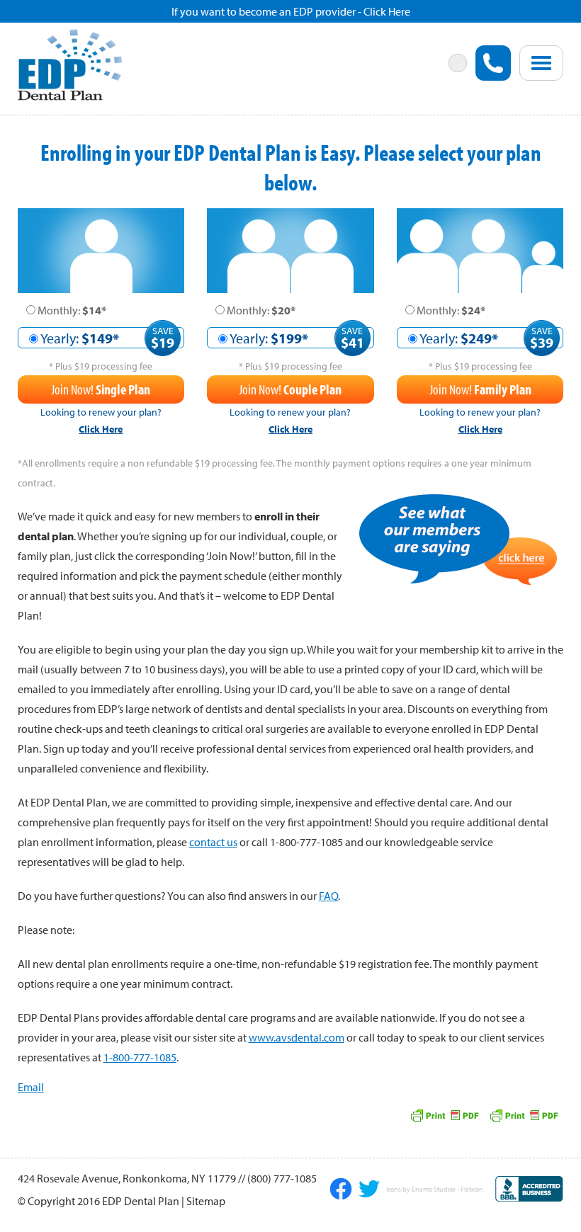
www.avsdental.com (296, 1037)
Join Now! (100, 389)
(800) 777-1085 (282, 1178)
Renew (59, 131)
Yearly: (79, 338)
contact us (213, 842)
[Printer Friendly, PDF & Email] (523, 1113)
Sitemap (205, 1201)
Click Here (101, 429)
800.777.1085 (493, 63)
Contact (360, 123)
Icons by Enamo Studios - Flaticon (434, 1189)
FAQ (328, 896)
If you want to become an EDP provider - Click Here (290, 11)
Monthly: (72, 310)
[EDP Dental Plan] (70, 63)
